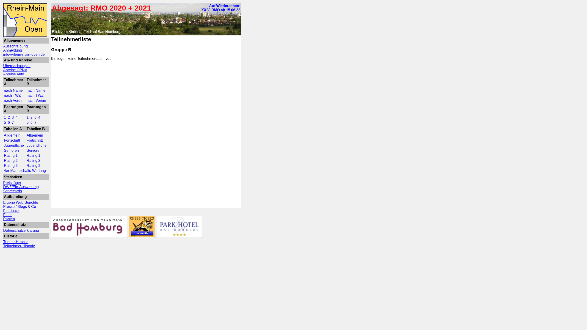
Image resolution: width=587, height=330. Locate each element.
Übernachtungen (16, 66)
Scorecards (12, 191)
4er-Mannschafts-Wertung (25, 171)
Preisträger (12, 183)
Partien (9, 219)
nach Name (13, 90)
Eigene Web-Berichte (20, 202)
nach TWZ (12, 95)
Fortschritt (12, 140)
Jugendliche (14, 145)
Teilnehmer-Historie (19, 246)
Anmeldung (12, 50)
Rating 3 (11, 166)
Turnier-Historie (15, 242)
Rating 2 (11, 160)
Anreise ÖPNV (15, 70)
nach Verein (13, 100)
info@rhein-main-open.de (24, 54)
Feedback (11, 211)
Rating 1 (11, 155)
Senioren (11, 150)
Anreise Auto (13, 74)
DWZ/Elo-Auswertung (21, 187)
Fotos (7, 215)
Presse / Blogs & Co (19, 207)
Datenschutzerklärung (21, 230)
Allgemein (12, 135)
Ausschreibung (15, 46)
